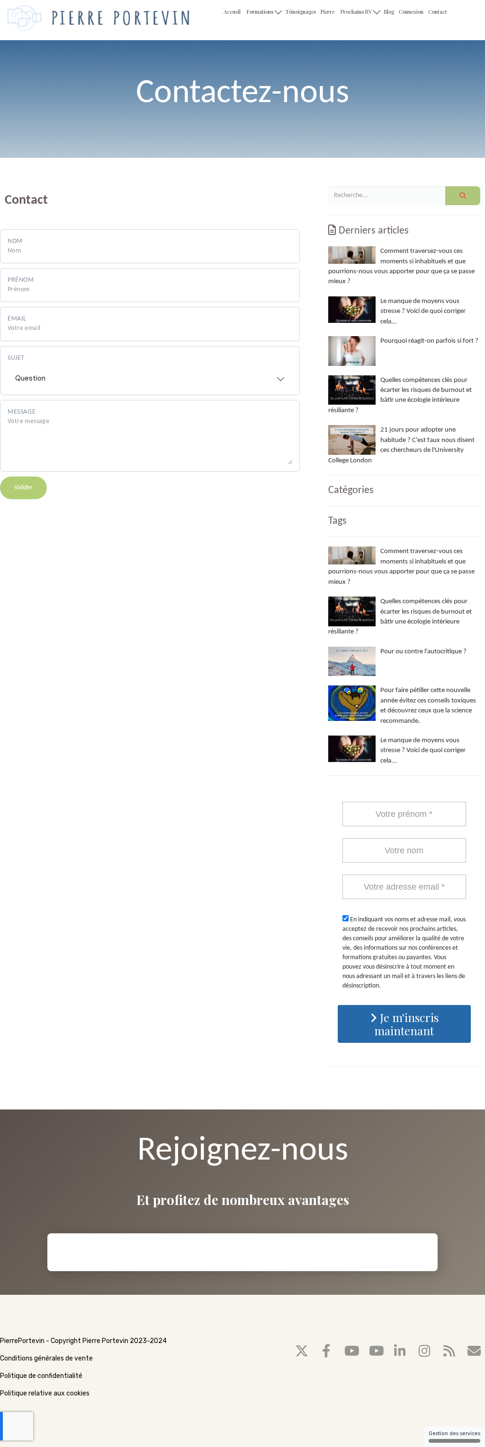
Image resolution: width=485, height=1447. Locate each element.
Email (17, 318)
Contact (437, 11)
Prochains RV (357, 11)
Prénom (21, 280)
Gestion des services (454, 1433)
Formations (261, 11)
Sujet (16, 358)
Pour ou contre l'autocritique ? (423, 651)
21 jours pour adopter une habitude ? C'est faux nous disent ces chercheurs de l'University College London (401, 445)
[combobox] (150, 375)
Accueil (232, 11)
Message (22, 412)
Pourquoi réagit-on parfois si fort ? (429, 341)
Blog (389, 11)
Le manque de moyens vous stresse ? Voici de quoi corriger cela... (423, 311)
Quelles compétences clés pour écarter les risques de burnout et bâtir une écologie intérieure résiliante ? (400, 395)
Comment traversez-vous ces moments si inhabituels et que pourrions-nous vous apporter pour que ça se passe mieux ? (401, 266)
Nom (15, 241)
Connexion (411, 11)
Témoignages (301, 11)
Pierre (327, 11)
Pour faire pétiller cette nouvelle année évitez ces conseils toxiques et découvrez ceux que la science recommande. (428, 705)
